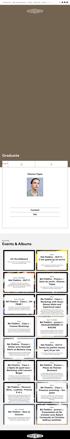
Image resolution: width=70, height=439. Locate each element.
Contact (35, 210)
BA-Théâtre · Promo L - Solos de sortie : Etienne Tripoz (52, 281)
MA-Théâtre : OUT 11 (19, 280)
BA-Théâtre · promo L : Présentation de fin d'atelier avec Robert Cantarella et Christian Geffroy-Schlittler (52, 414)
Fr (50, 2)
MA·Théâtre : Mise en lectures (19, 413)
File (35, 214)
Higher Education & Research (19, 2)
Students (30, 2)
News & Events (37, 2)
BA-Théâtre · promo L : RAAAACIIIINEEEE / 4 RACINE (52, 325)
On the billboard (19, 259)
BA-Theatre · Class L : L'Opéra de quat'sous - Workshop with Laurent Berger (19, 369)
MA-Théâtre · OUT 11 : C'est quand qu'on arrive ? (52, 260)
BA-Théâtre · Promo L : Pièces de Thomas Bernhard (52, 368)
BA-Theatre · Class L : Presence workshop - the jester (52, 390)
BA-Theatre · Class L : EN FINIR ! (19, 302)
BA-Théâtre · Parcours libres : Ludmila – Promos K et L (19, 390)
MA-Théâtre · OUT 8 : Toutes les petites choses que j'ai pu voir (52, 347)
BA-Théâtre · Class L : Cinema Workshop (19, 324)
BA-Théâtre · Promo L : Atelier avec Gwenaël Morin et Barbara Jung (19, 347)
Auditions (44, 2)
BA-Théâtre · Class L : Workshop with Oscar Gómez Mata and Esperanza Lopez (52, 303)
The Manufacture (7, 2)
